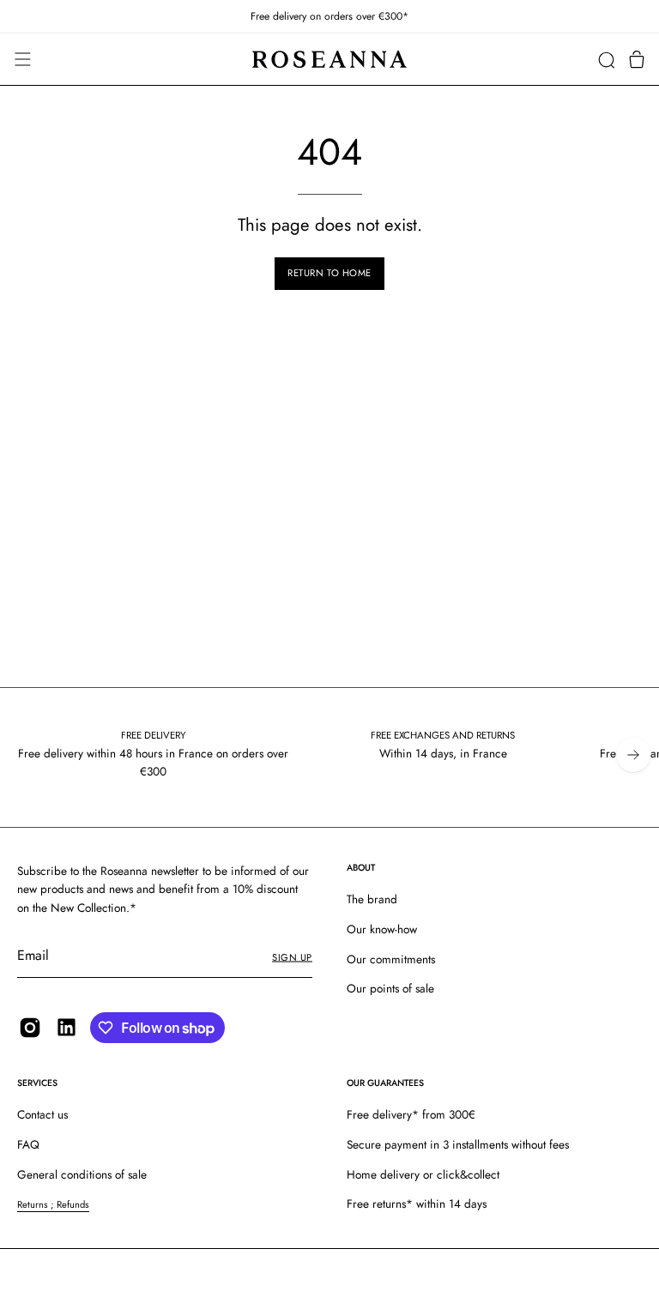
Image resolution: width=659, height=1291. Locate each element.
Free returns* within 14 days (417, 1203)
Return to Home (329, 273)
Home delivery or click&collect (423, 1174)
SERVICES (37, 1083)
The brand (372, 899)
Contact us (42, 1114)
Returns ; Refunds (53, 1204)
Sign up (292, 957)
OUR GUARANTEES (385, 1083)
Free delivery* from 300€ (411, 1114)
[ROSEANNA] (329, 60)
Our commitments (391, 959)
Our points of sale (390, 989)
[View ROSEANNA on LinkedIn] (66, 1027)
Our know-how (382, 929)
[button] (606, 59)
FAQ (28, 1144)
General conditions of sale (82, 1174)
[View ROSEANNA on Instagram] (30, 1028)
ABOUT (361, 867)
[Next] (633, 755)
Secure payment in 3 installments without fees (458, 1144)
